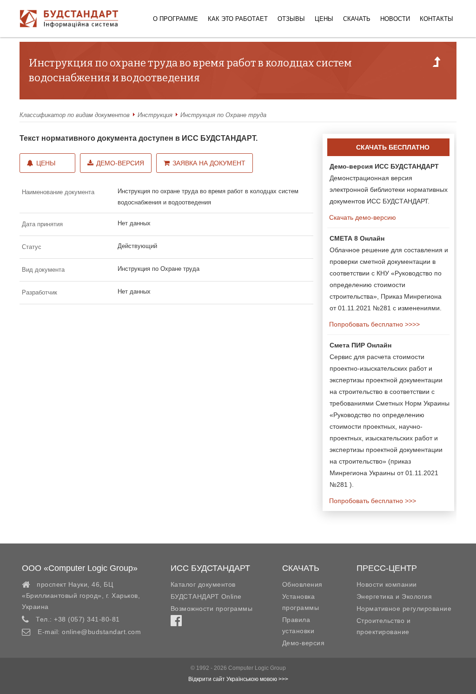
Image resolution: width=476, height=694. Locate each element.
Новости (395, 18)
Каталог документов (203, 584)
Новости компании (387, 584)
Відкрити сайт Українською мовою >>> (238, 679)
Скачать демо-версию (361, 217)
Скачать (356, 18)
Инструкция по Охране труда (223, 114)
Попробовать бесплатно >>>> (373, 324)
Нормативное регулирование (404, 608)
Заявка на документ (208, 163)
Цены (324, 18)
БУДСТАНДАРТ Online (206, 596)
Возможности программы (212, 608)
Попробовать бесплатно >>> (371, 500)
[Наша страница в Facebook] (176, 623)
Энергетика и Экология (394, 596)
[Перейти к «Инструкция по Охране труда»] (436, 64)
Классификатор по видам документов (75, 114)
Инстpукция (155, 114)
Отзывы (291, 18)
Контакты (436, 18)
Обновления (302, 584)
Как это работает (238, 18)
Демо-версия (120, 163)
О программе (175, 18)
